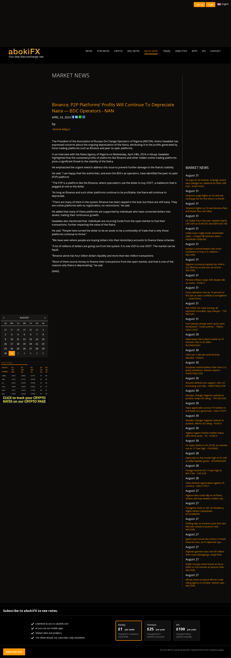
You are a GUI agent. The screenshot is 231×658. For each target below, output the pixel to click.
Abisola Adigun (61, 129)
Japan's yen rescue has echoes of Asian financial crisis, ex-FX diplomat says (206, 540)
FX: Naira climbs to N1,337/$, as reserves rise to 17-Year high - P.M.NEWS (207, 447)
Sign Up (199, 4)
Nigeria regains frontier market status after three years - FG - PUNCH (205, 434)
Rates (89, 50)
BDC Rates (133, 50)
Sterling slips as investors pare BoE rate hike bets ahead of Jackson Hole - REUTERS (206, 526)
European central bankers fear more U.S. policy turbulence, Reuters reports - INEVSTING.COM (206, 370)
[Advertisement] (115, 24)
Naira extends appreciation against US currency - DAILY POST (205, 484)
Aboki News (151, 50)
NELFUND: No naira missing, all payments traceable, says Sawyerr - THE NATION (206, 311)
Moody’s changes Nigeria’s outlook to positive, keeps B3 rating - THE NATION (206, 397)
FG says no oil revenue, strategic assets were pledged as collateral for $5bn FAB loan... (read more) (206, 183)
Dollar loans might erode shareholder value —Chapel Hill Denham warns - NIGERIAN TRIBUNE (205, 236)
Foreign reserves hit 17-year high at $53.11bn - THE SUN (204, 472)
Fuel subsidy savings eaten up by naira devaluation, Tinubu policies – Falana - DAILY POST (205, 326)
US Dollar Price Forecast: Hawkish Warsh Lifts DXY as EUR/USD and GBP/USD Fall (206, 222)
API (204, 50)
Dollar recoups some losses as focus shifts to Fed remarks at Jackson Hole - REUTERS (205, 567)
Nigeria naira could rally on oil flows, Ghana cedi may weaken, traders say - (205, 497)
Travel (167, 50)
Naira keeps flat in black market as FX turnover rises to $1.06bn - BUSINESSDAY (205, 342)
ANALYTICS (181, 50)
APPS (194, 50)
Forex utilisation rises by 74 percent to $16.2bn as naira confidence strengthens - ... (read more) (206, 295)
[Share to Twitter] (83, 117)
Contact (215, 50)
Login (210, 4)
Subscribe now (14, 651)
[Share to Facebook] (73, 117)
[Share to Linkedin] (76, 117)
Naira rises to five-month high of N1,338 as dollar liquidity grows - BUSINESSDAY (206, 459)
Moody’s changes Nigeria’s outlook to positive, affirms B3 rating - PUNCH (205, 422)
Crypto (118, 50)
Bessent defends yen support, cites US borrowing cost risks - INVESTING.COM (205, 384)
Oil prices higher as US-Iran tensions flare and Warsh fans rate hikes (206, 210)
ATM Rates (103, 50)
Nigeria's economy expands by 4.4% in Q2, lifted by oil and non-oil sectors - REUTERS (205, 267)
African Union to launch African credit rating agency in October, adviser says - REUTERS (206, 582)
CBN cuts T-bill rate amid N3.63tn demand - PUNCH (203, 356)
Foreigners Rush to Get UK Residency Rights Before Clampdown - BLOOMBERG (205, 510)
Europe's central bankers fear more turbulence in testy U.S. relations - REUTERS (203, 251)
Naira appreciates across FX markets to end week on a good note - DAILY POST (206, 409)
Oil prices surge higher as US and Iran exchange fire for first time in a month (205, 197)
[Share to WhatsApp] (80, 117)
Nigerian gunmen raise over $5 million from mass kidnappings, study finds (205, 553)
